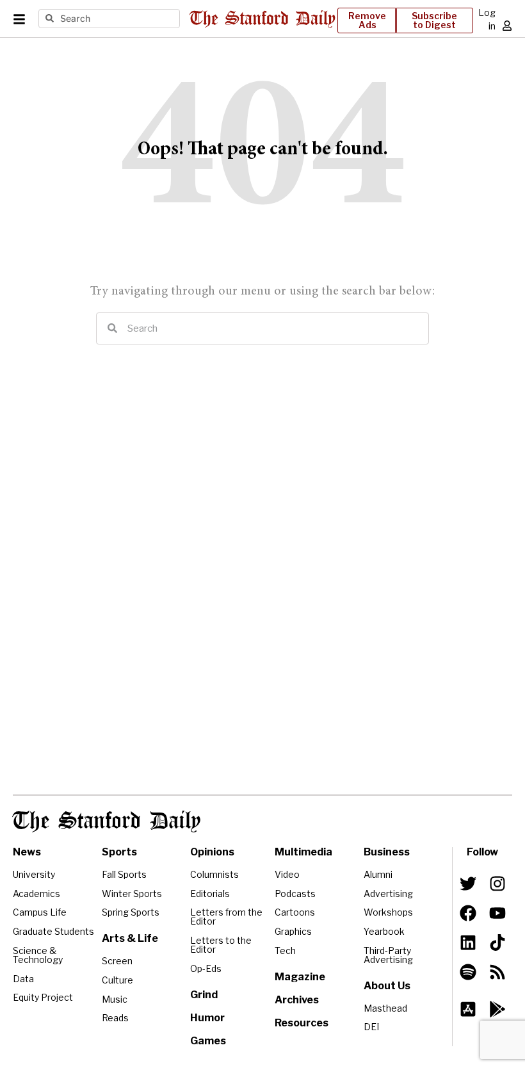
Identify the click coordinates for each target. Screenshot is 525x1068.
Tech (285, 950)
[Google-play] (497, 1009)
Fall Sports (124, 874)
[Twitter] (468, 883)
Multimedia (303, 852)
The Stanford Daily (106, 821)
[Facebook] (468, 913)
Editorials (210, 893)
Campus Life (40, 912)
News (27, 852)
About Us (387, 986)
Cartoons (295, 912)
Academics (36, 893)
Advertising (388, 893)
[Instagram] (497, 883)
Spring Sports (130, 912)
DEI (371, 1026)
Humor (207, 1018)
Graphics (293, 931)
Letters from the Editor (226, 916)
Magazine (300, 977)
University (34, 874)
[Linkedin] (468, 942)
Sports (119, 852)
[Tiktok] (497, 942)
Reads (115, 1017)
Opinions (212, 852)
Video (287, 874)
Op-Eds (206, 968)
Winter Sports (132, 893)
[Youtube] (497, 913)
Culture (117, 980)
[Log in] (507, 25)
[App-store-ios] (468, 1009)
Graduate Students (53, 931)
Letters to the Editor (221, 945)
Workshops (388, 912)
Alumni (378, 874)
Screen (117, 960)
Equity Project (43, 997)
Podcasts (295, 893)
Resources (301, 1023)
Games (208, 1041)
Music (114, 999)
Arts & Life (130, 938)
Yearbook (384, 931)
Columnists (214, 874)
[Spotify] (468, 972)
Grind (204, 995)
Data (23, 978)
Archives (297, 1000)
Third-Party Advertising (388, 955)
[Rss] (497, 972)
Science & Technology (38, 955)
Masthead (385, 1008)
